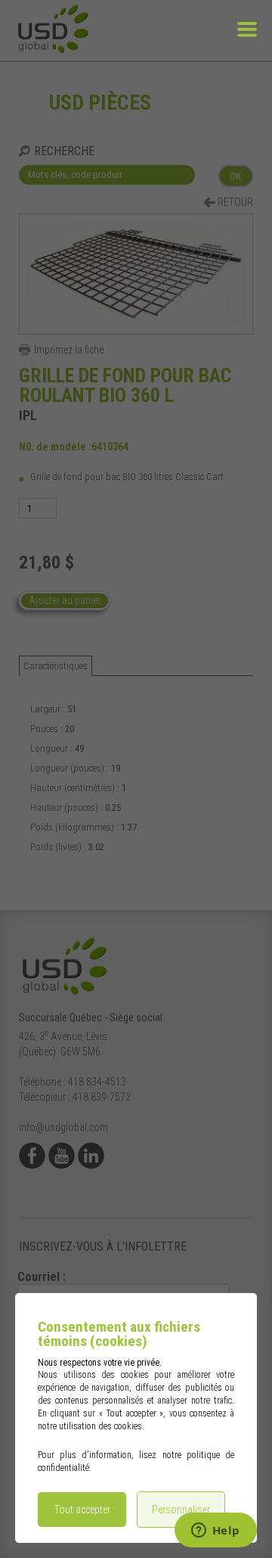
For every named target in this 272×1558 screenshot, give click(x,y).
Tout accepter (82, 1509)
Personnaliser (181, 1509)
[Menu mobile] (247, 40)
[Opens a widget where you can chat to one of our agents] (215, 1531)
